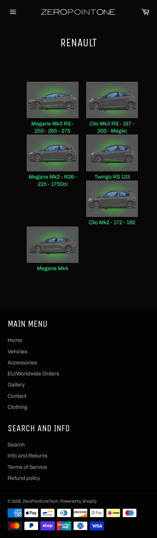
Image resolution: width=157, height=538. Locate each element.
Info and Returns (27, 456)
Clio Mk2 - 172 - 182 (112, 222)
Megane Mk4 (52, 268)
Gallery (16, 385)
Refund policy (24, 478)
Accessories (22, 363)
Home (15, 340)
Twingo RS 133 (112, 177)
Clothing (17, 407)
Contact (17, 396)
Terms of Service (27, 467)
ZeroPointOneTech (40, 501)
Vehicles (17, 351)
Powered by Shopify (78, 501)
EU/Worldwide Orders (33, 374)
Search (16, 445)
